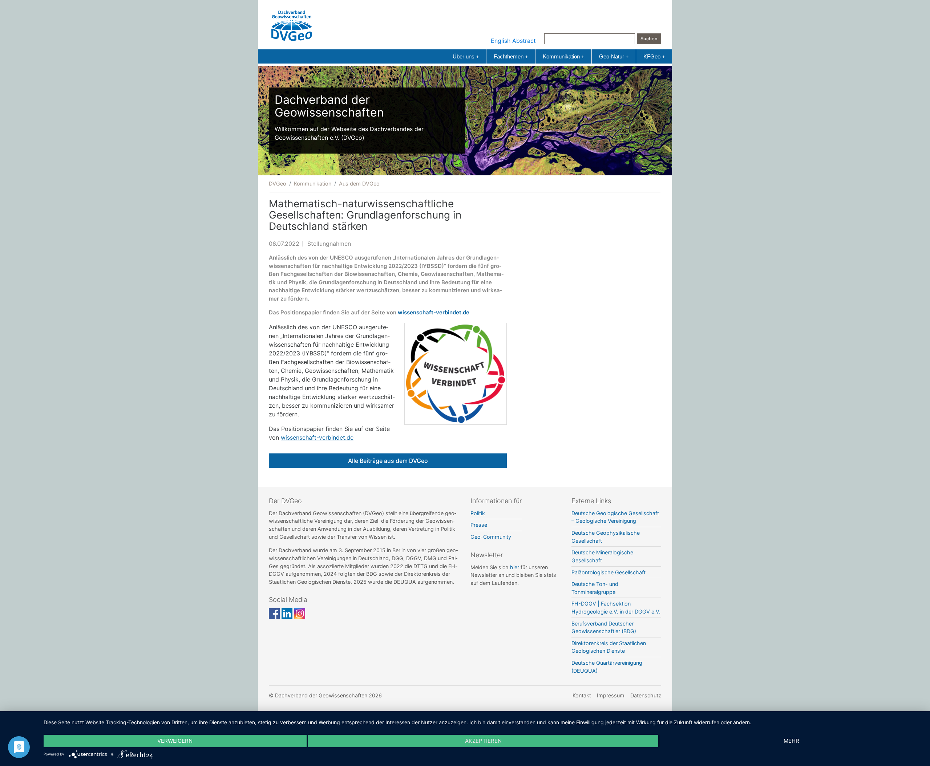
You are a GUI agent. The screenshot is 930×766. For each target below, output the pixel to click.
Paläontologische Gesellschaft (608, 572)
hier (514, 567)
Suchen (649, 38)
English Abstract (513, 40)
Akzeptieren (483, 740)
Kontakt (582, 695)
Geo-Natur (613, 56)
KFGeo (654, 56)
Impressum (610, 695)
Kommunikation (563, 56)
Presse (478, 525)
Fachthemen (511, 56)
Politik (477, 513)
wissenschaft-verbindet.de (433, 312)
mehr (791, 740)
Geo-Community (490, 537)
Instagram (299, 613)
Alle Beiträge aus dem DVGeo (388, 460)
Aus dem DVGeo (359, 183)
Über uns (466, 56)
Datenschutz (645, 695)
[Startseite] (292, 24)
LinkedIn (287, 613)
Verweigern (175, 740)
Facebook (274, 613)
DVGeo (277, 183)
